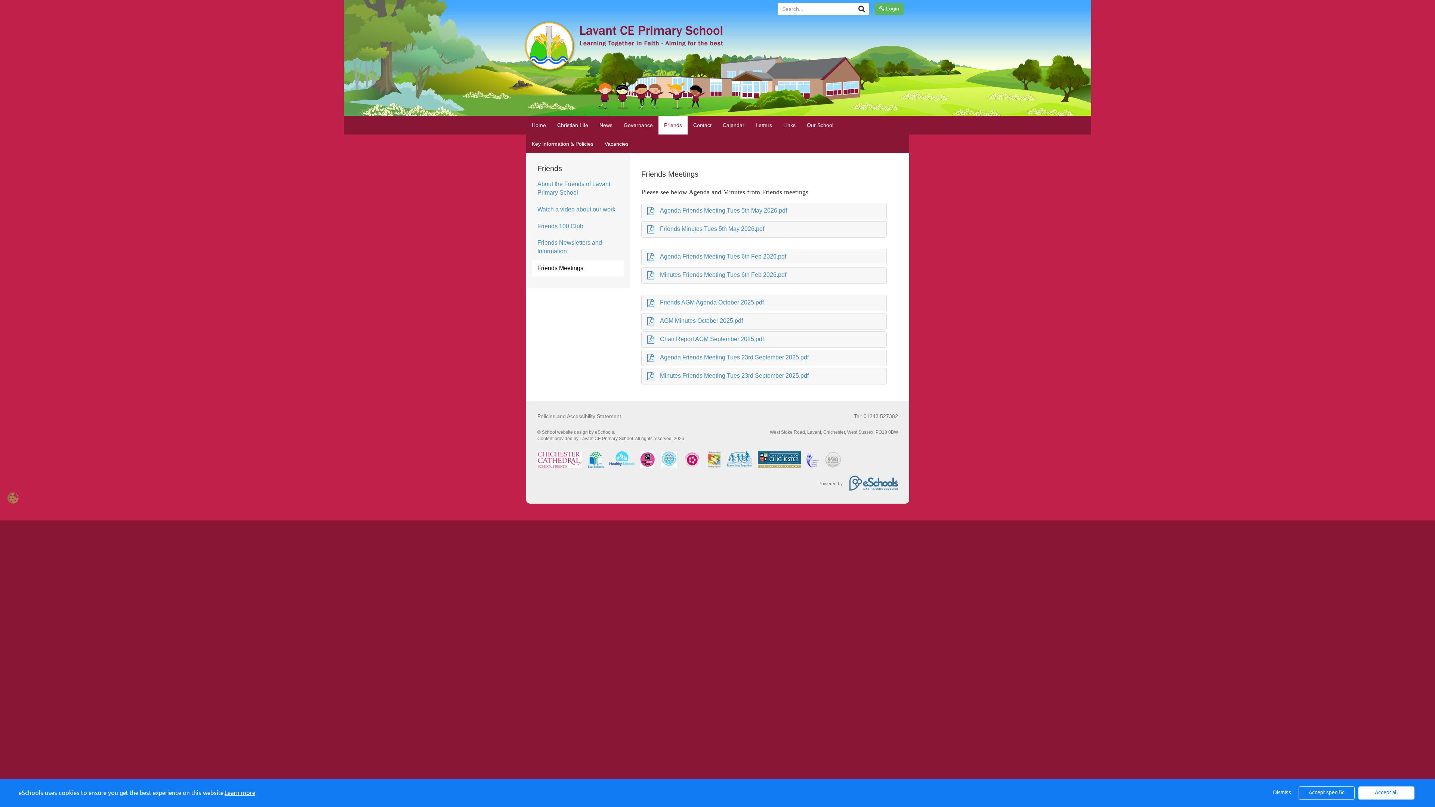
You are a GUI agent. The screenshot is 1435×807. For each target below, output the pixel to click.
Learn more (240, 792)
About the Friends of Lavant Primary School (573, 188)
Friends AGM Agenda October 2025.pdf (712, 302)
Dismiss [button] (1282, 792)
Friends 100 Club (560, 226)
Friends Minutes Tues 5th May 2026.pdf (712, 229)
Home (539, 125)
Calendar (733, 125)
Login (892, 9)
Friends (673, 125)
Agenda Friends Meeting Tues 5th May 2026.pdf (723, 210)
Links (789, 125)
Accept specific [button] (1327, 792)
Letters (764, 125)
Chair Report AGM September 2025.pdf (712, 339)
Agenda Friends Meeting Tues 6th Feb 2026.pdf (723, 256)
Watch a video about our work (576, 209)
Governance (638, 125)
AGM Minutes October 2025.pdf (701, 321)
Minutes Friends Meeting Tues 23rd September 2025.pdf (734, 375)
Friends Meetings (560, 268)
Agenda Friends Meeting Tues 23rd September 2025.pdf (734, 357)
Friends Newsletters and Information (569, 246)
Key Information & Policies (562, 144)
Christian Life (572, 125)
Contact (702, 125)
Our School (820, 125)
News (605, 125)
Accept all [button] (1386, 792)
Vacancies (617, 144)
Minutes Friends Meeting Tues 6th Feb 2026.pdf (723, 275)
